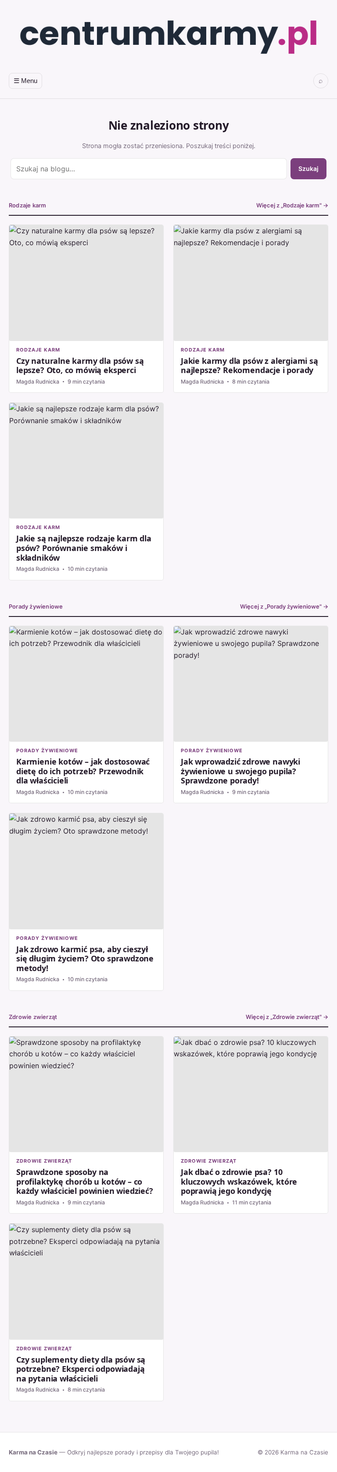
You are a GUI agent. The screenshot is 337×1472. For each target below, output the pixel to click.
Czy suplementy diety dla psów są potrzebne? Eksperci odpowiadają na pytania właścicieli (86, 1312)
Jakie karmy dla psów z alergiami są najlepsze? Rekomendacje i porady (251, 308)
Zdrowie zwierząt (33, 1016)
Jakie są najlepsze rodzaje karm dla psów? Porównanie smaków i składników (86, 491)
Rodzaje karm (27, 205)
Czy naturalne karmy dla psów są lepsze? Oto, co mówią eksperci (86, 308)
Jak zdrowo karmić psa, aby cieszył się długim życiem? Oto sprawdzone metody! (86, 901)
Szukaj (308, 168)
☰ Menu (25, 80)
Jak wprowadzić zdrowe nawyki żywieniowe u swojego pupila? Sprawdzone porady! (251, 714)
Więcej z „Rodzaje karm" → (292, 205)
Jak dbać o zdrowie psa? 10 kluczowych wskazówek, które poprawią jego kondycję (251, 1125)
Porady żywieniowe (36, 606)
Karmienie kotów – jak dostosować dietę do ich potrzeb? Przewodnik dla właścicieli (86, 714)
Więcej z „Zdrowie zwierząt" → (287, 1017)
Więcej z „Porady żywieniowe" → (284, 606)
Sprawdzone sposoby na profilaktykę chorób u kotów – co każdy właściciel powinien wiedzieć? (86, 1125)
